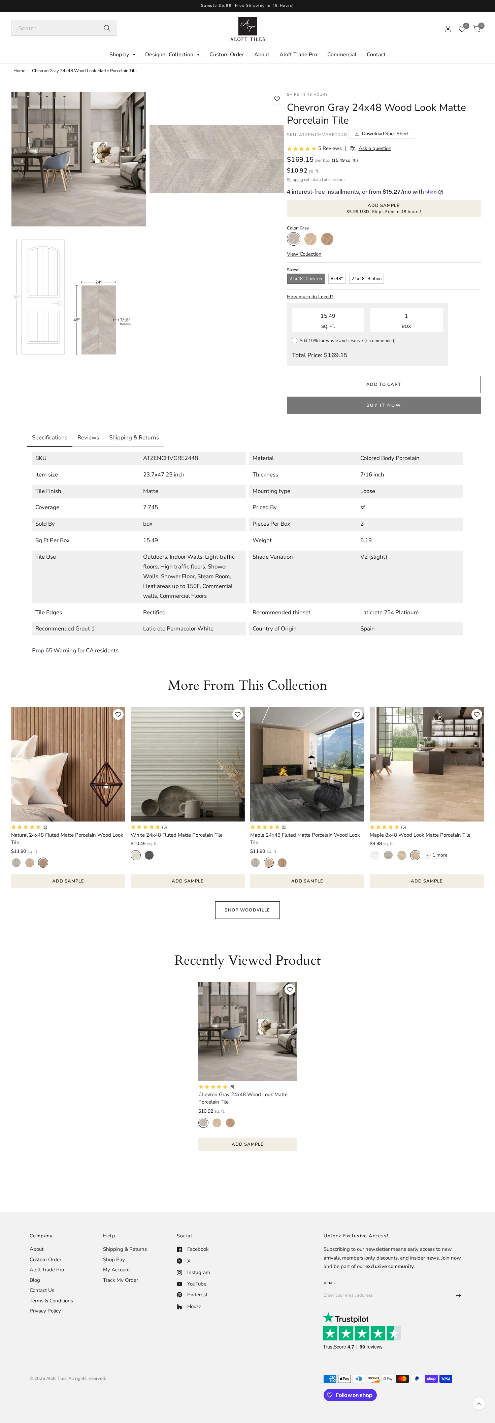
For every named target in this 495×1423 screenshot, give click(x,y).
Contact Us (42, 1290)
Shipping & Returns (125, 1249)
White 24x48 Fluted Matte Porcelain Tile (177, 835)
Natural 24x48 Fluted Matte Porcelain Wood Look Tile (67, 839)
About (261, 54)
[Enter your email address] (458, 1295)
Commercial (342, 54)
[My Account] (448, 28)
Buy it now (383, 405)
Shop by (119, 54)
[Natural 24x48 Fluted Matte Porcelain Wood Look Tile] (68, 764)
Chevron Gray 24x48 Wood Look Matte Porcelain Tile (243, 1098)
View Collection (304, 254)
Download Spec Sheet (385, 133)
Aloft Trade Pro (298, 54)
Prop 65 (42, 650)
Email (329, 1282)
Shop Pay (114, 1259)
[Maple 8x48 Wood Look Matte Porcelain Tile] (427, 764)
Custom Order (226, 54)
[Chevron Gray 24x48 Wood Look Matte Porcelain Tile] (247, 1031)
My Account (116, 1269)
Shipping (295, 179)
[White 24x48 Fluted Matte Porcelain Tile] (188, 764)
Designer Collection (169, 54)
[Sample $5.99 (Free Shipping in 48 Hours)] (247, 6)
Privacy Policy (45, 1310)
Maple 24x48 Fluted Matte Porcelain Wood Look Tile (305, 839)
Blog (35, 1280)
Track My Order (120, 1280)
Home (19, 71)
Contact (376, 54)
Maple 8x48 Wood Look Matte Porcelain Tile (420, 835)
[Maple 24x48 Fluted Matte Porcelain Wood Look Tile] (307, 764)
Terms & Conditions (51, 1300)
